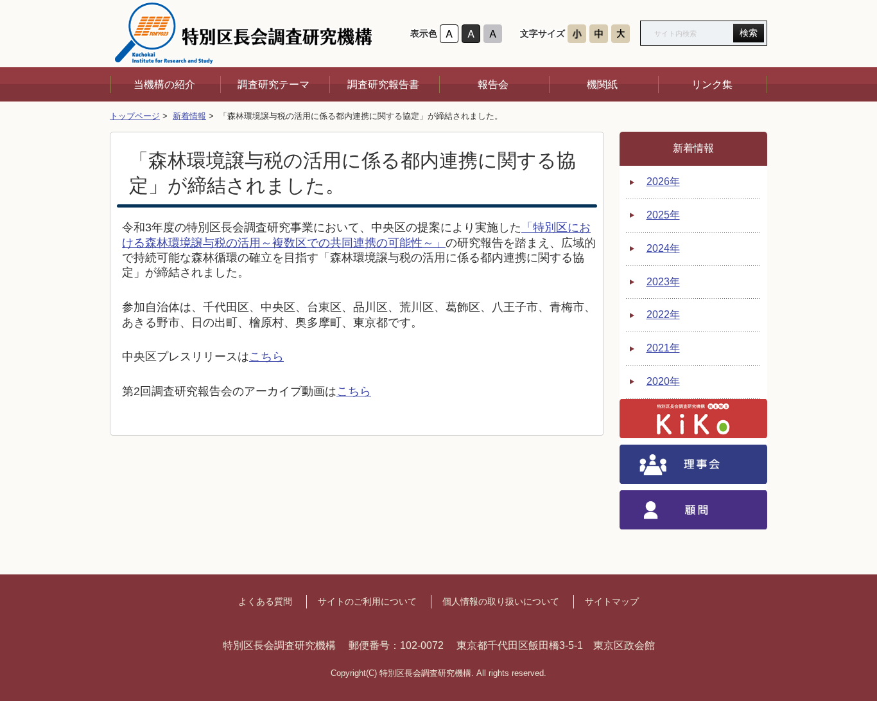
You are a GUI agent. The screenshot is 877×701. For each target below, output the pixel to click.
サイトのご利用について (367, 601)
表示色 (423, 34)
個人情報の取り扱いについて (500, 601)
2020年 (663, 381)
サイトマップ (612, 601)
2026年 (663, 181)
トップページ (135, 116)
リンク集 (712, 84)
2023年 (663, 281)
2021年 (663, 347)
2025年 (663, 214)
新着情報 (189, 116)
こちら (266, 356)
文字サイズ (542, 34)
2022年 (663, 314)
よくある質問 (265, 601)
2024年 (663, 248)
